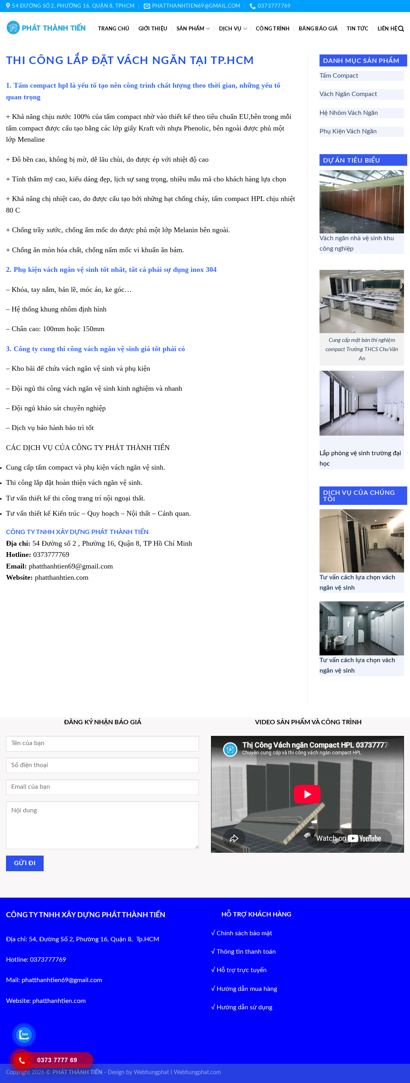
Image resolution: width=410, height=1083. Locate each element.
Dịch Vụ (230, 28)
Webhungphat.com (197, 1072)
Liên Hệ (388, 28)
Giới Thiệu (153, 28)
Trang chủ (113, 28)
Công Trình (273, 28)
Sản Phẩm (191, 28)
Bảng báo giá (318, 28)
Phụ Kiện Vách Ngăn (348, 131)
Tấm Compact (339, 75)
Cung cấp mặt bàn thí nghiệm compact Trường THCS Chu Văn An (362, 349)
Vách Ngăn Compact (348, 94)
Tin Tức (358, 28)
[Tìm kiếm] (401, 28)
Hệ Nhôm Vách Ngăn (349, 113)
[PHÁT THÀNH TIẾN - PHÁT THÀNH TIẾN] (46, 27)
